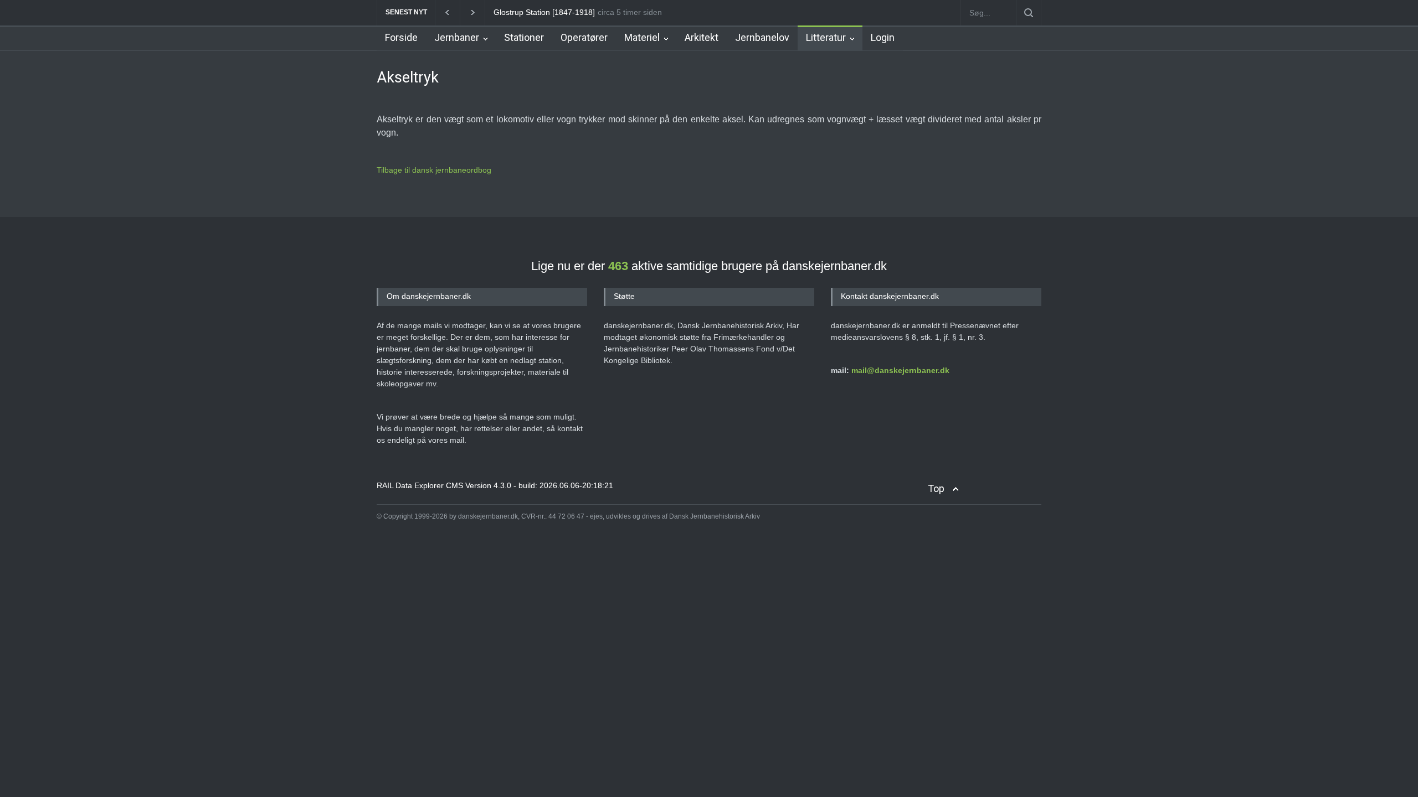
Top (936, 488)
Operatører (584, 37)
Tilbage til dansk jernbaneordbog (434, 170)
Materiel (642, 37)
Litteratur (826, 37)
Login (883, 37)
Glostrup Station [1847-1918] (536, 12)
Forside (401, 37)
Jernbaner (456, 37)
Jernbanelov (762, 37)
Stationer (524, 37)
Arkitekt (701, 37)
